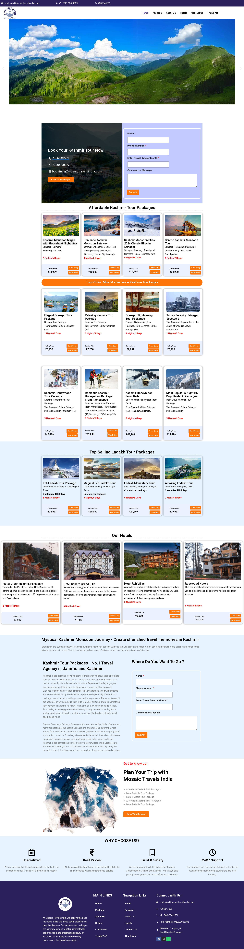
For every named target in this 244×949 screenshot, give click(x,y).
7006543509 (104, 3)
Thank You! (213, 13)
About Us (171, 13)
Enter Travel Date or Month (143, 158)
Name (131, 133)
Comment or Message (139, 170)
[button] (3, 68)
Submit (133, 192)
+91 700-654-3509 (68, 3)
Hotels (183, 13)
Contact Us (197, 13)
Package (157, 13)
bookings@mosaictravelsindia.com (22, 3)
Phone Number (136, 145)
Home (145, 13)
